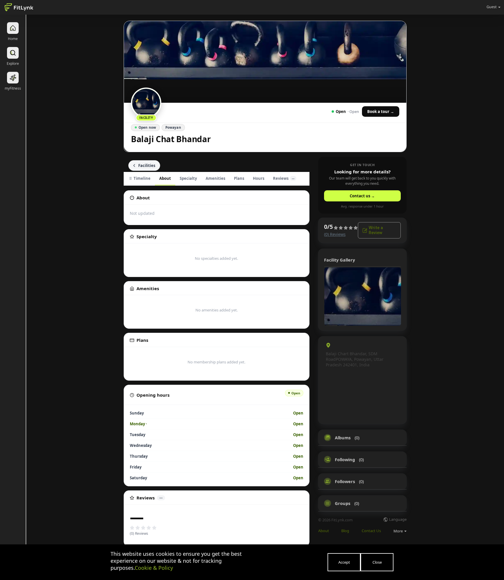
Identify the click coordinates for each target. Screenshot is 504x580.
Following (345, 459)
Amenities (215, 178)
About (165, 178)
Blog (345, 531)
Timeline (142, 178)
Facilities (146, 165)
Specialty (188, 178)
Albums (343, 437)
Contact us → (362, 195)
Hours (258, 178)
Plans (239, 178)
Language (397, 520)
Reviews (284, 178)
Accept (344, 562)
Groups (342, 503)
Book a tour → (380, 111)
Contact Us (371, 531)
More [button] (398, 531)
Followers (345, 481)
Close (377, 562)
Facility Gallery (339, 259)
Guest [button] (492, 6)
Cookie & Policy (154, 567)
